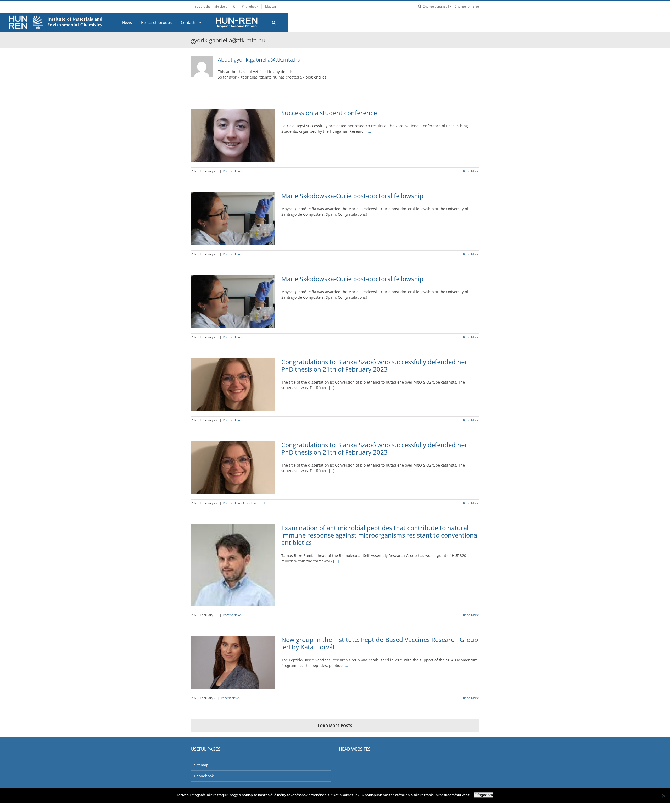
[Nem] (663, 795)
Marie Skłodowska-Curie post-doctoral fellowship (352, 195)
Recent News (232, 171)
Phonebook (204, 775)
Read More (471, 171)
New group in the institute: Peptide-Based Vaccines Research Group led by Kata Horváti (379, 643)
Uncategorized (254, 503)
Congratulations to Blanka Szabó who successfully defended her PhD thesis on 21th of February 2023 (374, 365)
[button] (273, 22)
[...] (369, 131)
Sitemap (201, 764)
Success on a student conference (329, 112)
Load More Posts (335, 725)
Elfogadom (483, 795)
